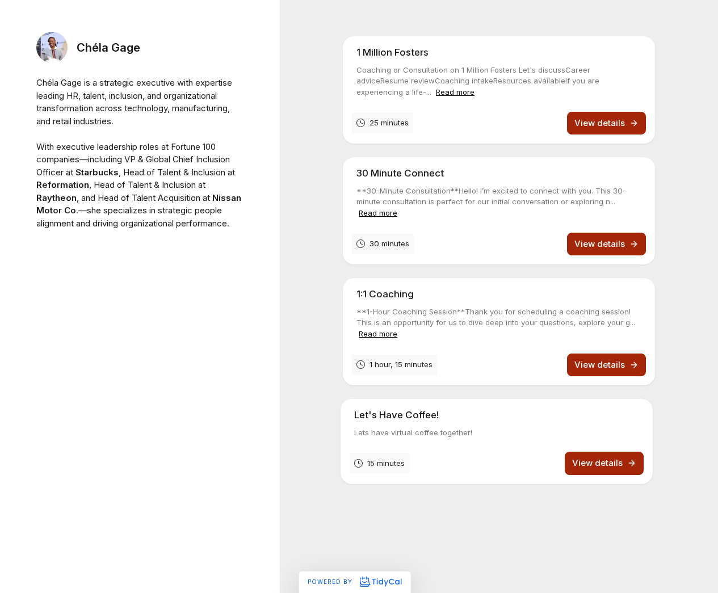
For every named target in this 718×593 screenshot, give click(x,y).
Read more (455, 91)
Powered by (331, 581)
